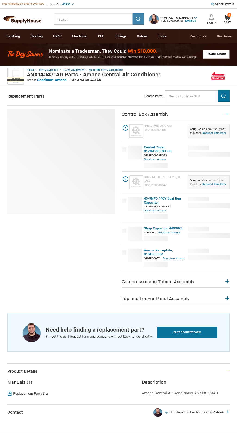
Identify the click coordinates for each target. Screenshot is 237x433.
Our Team (224, 36)
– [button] (227, 371)
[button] (195, 17)
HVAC (57, 36)
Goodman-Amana (52, 80)
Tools (162, 36)
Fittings (120, 36)
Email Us (190, 21)
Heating (37, 36)
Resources (198, 36)
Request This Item (214, 133)
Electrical (79, 36)
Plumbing (12, 36)
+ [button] (228, 412)
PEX (101, 36)
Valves (142, 36)
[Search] (138, 19)
